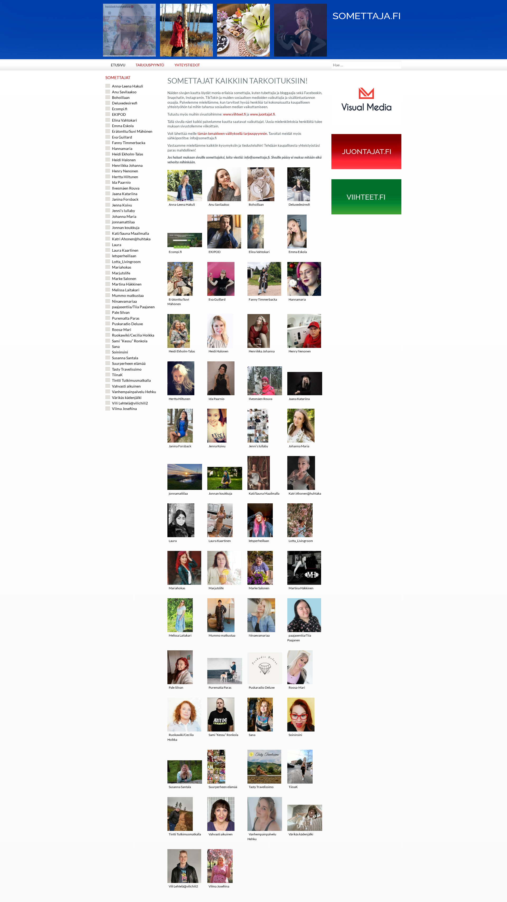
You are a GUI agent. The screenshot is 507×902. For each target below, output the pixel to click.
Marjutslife (216, 588)
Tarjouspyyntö (150, 65)
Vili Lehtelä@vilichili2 (183, 886)
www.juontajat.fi (262, 114)
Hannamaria (297, 299)
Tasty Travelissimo (261, 787)
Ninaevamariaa (259, 635)
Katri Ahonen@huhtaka (305, 493)
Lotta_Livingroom (301, 541)
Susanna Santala (180, 787)
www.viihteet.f (234, 114)
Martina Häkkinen (301, 588)
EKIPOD (214, 252)
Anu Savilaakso (219, 204)
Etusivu (118, 65)
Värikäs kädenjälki (301, 834)
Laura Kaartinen (220, 541)
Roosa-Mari (297, 687)
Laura (173, 541)
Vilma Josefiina (219, 886)
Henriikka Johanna (262, 351)
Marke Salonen (259, 588)
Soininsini (295, 735)
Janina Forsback (180, 446)
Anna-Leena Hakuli (182, 204)
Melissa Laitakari (180, 635)
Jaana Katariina (299, 399)
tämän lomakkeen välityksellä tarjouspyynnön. (233, 134)
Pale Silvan (176, 687)
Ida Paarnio (216, 399)
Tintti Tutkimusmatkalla (185, 834)
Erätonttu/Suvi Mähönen (178, 301)
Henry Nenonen (300, 351)
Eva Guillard (217, 299)
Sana (252, 735)
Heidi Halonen (218, 351)
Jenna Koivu (217, 446)
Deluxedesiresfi (299, 204)
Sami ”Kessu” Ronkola (223, 735)
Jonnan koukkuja (220, 493)
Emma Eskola (298, 252)
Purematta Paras (220, 687)
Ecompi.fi (175, 252)
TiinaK (293, 787)
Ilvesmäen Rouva (260, 399)
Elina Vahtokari (259, 252)
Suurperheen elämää (223, 787)
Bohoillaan (256, 204)
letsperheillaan (259, 541)
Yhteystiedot (187, 65)
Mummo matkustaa (222, 635)
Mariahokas (177, 588)
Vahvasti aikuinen (221, 834)
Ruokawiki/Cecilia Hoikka (180, 737)
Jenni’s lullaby (258, 446)
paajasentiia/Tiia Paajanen (299, 637)
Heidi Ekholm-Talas (182, 351)
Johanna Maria (299, 446)
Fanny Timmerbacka (263, 299)
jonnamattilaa (178, 493)
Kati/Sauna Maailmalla (264, 493)
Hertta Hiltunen (179, 399)
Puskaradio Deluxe (262, 687)
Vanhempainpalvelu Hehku (261, 836)
